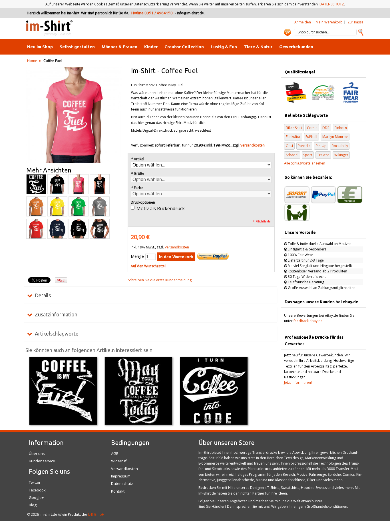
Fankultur (293, 136)
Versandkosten (252, 145)
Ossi (289, 145)
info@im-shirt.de (190, 13)
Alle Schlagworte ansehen (304, 163)
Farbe (137, 187)
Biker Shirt (294, 127)
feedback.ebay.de (308, 320)
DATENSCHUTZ (331, 4)
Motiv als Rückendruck (160, 208)
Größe (137, 173)
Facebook (37, 490)
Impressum (120, 476)
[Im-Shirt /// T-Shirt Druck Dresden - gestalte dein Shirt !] (49, 28)
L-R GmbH (96, 514)
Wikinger (341, 154)
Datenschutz (122, 483)
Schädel (292, 154)
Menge (137, 256)
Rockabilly (340, 145)
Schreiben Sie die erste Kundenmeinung (160, 280)
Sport (307, 154)
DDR (325, 127)
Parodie (304, 145)
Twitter (35, 482)
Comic (312, 127)
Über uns (37, 453)
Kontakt (117, 491)
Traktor (323, 154)
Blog (33, 504)
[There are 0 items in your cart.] (287, 32)
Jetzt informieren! (298, 382)
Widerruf (118, 460)
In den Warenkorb (176, 256)
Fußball (311, 136)
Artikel (137, 158)
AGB (114, 453)
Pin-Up (321, 145)
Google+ (36, 497)
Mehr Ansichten (48, 170)
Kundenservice (42, 460)
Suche (360, 32)
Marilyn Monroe (335, 136)
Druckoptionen (143, 202)
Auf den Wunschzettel (148, 266)
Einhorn (341, 127)
